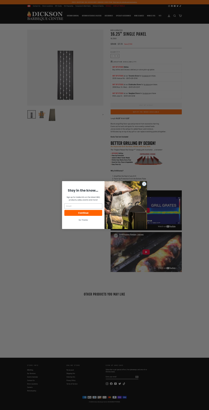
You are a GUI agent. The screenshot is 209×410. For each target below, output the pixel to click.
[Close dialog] (144, 184)
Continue (83, 212)
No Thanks (83, 220)
